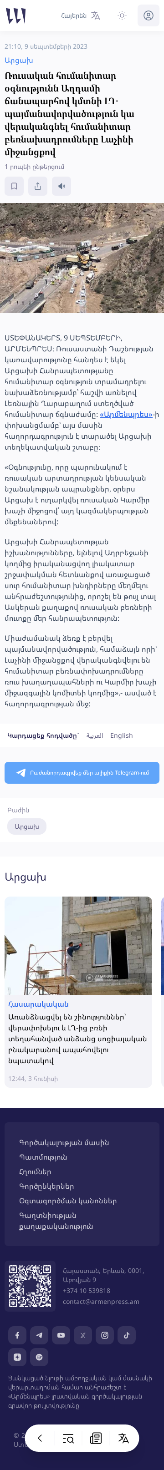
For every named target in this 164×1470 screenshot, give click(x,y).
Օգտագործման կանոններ (68, 1201)
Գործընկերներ (46, 1186)
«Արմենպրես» (126, 414)
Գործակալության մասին (64, 1142)
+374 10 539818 (86, 1290)
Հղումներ (35, 1171)
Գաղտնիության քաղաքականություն (56, 1220)
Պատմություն (43, 1157)
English (121, 735)
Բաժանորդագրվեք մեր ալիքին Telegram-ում (89, 772)
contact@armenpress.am (101, 1301)
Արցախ (27, 826)
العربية (95, 735)
